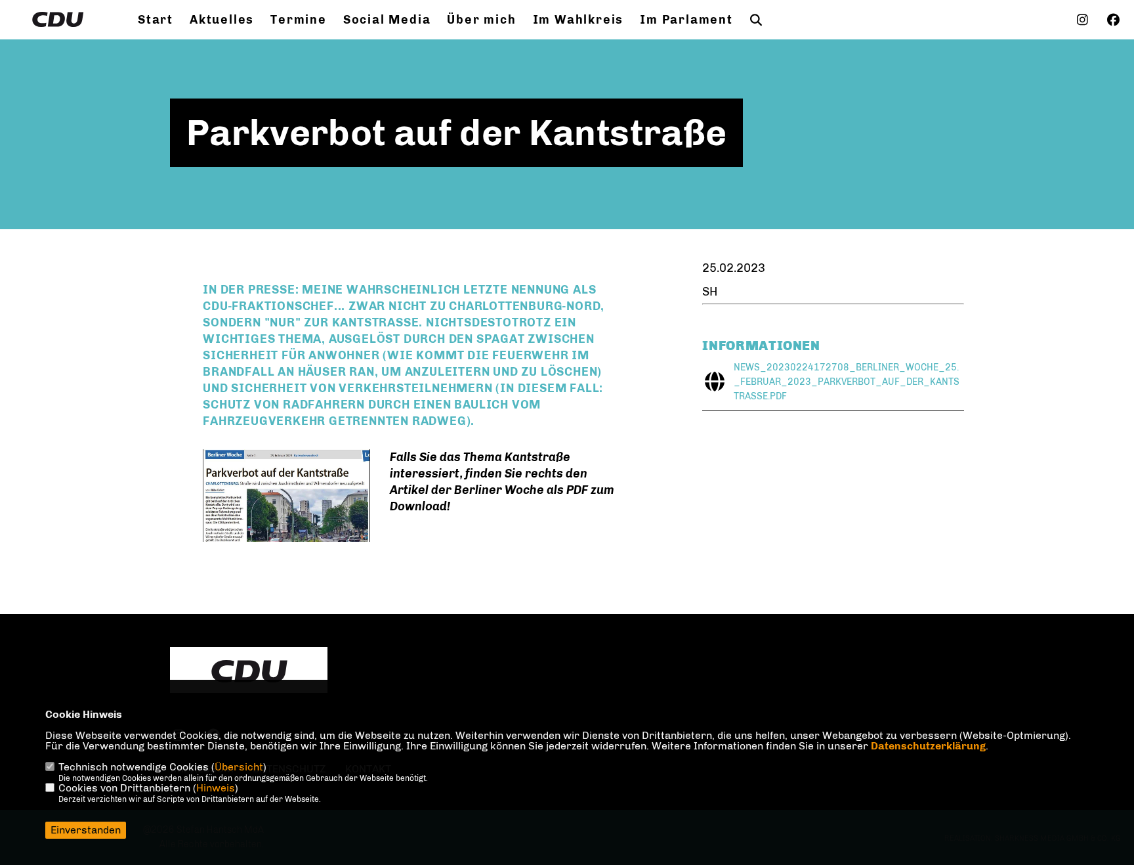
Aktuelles (222, 20)
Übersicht (239, 767)
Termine (298, 20)
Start (155, 20)
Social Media (387, 20)
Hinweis (215, 788)
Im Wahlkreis (578, 20)
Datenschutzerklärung (928, 746)
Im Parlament (686, 20)
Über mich (481, 20)
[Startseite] (248, 671)
